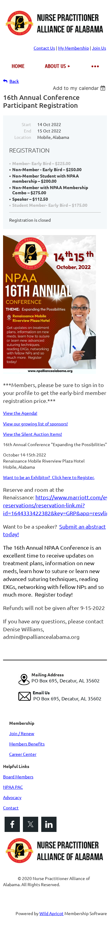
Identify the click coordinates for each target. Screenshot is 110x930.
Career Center (22, 754)
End (27, 130)
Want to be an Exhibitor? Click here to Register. (48, 477)
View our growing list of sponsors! (35, 423)
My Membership (73, 48)
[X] (30, 824)
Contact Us (44, 48)
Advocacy (12, 797)
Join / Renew (21, 733)
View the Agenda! (20, 413)
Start (26, 124)
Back (14, 81)
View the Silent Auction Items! (32, 434)
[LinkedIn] (49, 824)
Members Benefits (27, 743)
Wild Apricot (51, 913)
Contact (11, 807)
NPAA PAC (13, 787)
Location (22, 137)
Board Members (18, 776)
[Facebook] (12, 824)
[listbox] (80, 88)
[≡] (94, 66)
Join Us (99, 48)
